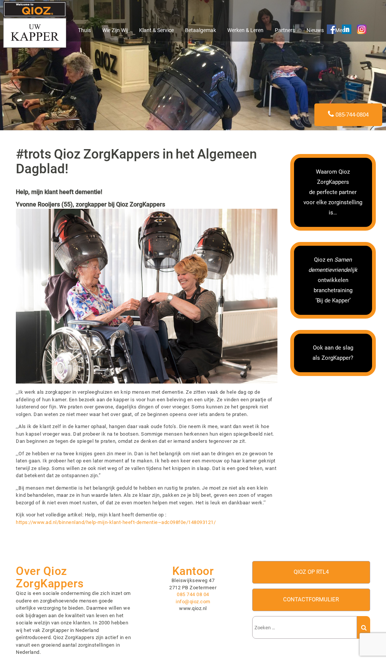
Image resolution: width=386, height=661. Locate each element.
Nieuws (315, 30)
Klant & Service (156, 30)
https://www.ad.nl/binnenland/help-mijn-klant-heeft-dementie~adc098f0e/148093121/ (116, 522)
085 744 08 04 (193, 594)
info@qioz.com (193, 601)
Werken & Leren (245, 30)
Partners (285, 30)
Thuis (84, 30)
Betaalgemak (200, 30)
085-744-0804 (351, 114)
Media (342, 30)
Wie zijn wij (115, 30)
